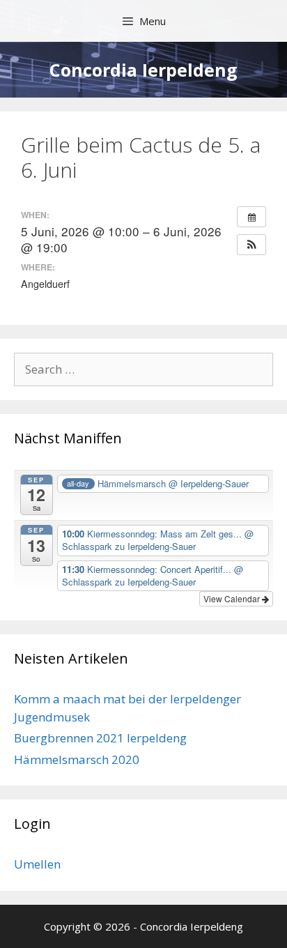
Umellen (37, 864)
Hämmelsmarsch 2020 (76, 759)
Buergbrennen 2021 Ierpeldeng (100, 738)
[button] (251, 244)
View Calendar (232, 598)
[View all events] (251, 216)
